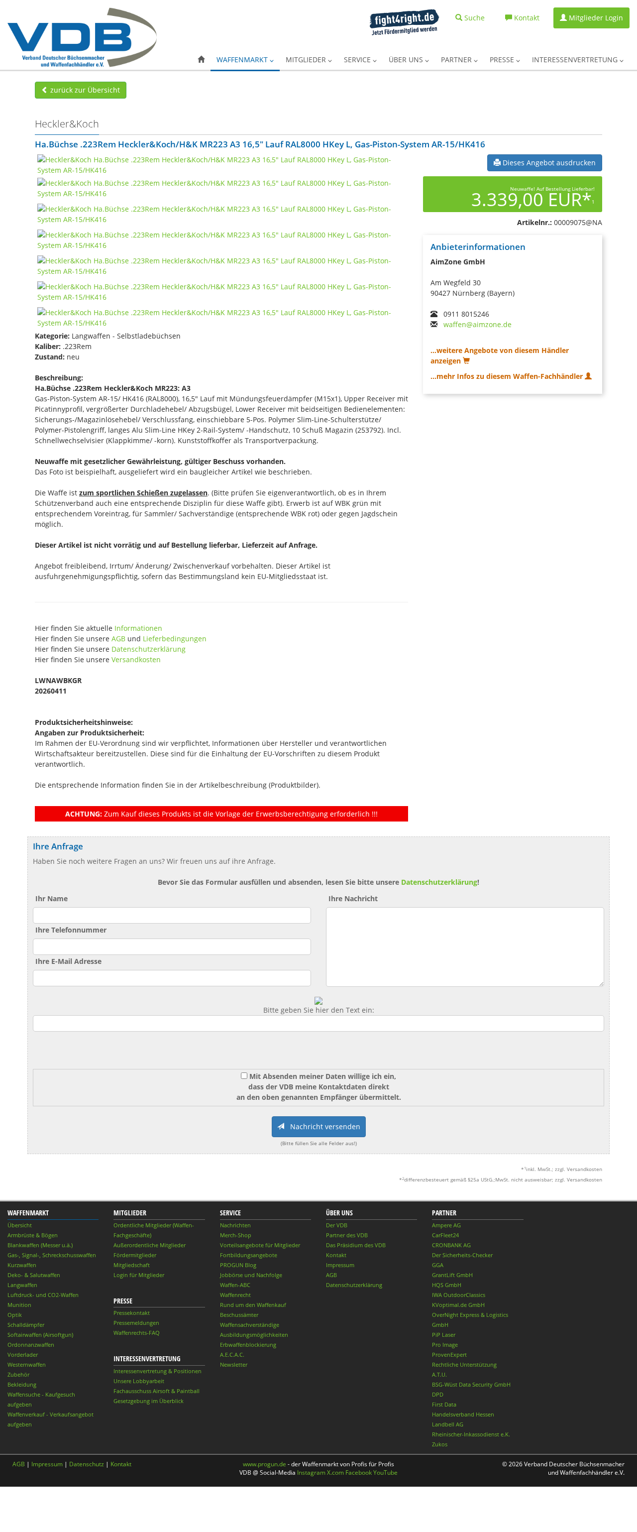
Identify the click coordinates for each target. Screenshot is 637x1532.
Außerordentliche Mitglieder (149, 1245)
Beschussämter (239, 1314)
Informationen (138, 628)
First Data (444, 1404)
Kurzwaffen (21, 1265)
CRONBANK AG (451, 1245)
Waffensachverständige (249, 1324)
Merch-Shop (235, 1235)
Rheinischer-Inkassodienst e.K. (471, 1434)
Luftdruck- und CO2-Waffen (43, 1294)
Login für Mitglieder (138, 1275)
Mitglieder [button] (307, 59)
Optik (14, 1314)
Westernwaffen (26, 1364)
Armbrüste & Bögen (32, 1235)
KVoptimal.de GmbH (458, 1304)
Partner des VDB (347, 1235)
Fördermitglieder (134, 1255)
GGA (437, 1265)
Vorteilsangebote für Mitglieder (260, 1245)
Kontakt (336, 1255)
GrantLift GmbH (452, 1275)
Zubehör (18, 1374)
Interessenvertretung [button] (576, 59)
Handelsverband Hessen (463, 1414)
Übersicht (19, 1225)
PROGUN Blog (238, 1265)
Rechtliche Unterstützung (464, 1364)
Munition (19, 1304)
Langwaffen (22, 1285)
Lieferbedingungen (175, 638)
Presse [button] (503, 59)
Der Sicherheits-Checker (462, 1255)
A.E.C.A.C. (232, 1354)
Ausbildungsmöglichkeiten (254, 1334)
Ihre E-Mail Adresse (68, 961)
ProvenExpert (449, 1354)
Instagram (311, 1472)
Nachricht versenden (322, 1126)
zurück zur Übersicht (84, 90)
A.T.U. (439, 1374)
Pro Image (445, 1344)
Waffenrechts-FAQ (136, 1332)
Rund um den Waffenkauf (253, 1304)
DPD (437, 1394)
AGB (118, 638)
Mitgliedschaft (131, 1265)
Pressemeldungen (136, 1322)
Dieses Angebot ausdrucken (548, 162)
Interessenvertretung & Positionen (157, 1371)
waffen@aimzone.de (477, 324)
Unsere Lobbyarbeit (138, 1381)
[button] (201, 60)
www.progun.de (264, 1464)
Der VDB (336, 1225)
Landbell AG (447, 1424)
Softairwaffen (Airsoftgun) (40, 1334)
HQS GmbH (446, 1285)
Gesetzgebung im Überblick (148, 1401)
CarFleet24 (445, 1235)
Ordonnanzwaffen (30, 1344)
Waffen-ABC (235, 1285)
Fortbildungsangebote (248, 1255)
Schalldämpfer (25, 1324)
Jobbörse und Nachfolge (251, 1275)
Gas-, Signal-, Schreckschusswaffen (51, 1255)
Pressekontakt (131, 1312)
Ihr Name (51, 898)
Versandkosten (136, 659)
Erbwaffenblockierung (248, 1344)
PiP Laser (443, 1334)
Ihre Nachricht (353, 898)
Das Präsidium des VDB (356, 1245)
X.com (335, 1472)
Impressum (340, 1265)
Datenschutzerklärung (148, 649)
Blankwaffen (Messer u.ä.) (40, 1245)
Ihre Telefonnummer (70, 930)
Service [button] (358, 59)
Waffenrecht (235, 1294)
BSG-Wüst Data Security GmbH (471, 1384)
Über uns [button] (407, 59)
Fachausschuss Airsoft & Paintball (156, 1391)
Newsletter (233, 1364)
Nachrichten (235, 1225)
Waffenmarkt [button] (243, 59)
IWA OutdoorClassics (458, 1294)
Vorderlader (22, 1354)
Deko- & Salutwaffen (33, 1275)
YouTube (385, 1472)
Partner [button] (457, 59)
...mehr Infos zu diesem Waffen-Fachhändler (507, 376)
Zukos (439, 1444)
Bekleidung (21, 1384)
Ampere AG (446, 1225)
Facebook (358, 1472)
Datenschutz (86, 1464)
